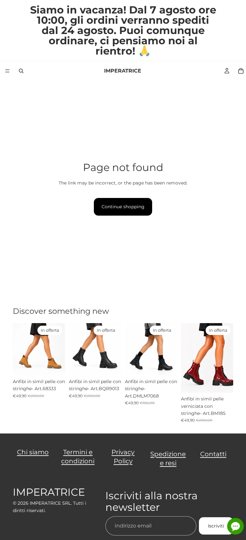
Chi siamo (33, 452)
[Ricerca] (21, 71)
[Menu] (7, 71)
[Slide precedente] (20, 349)
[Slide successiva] (58, 349)
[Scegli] (55, 365)
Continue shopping (123, 207)
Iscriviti (216, 525)
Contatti (213, 454)
